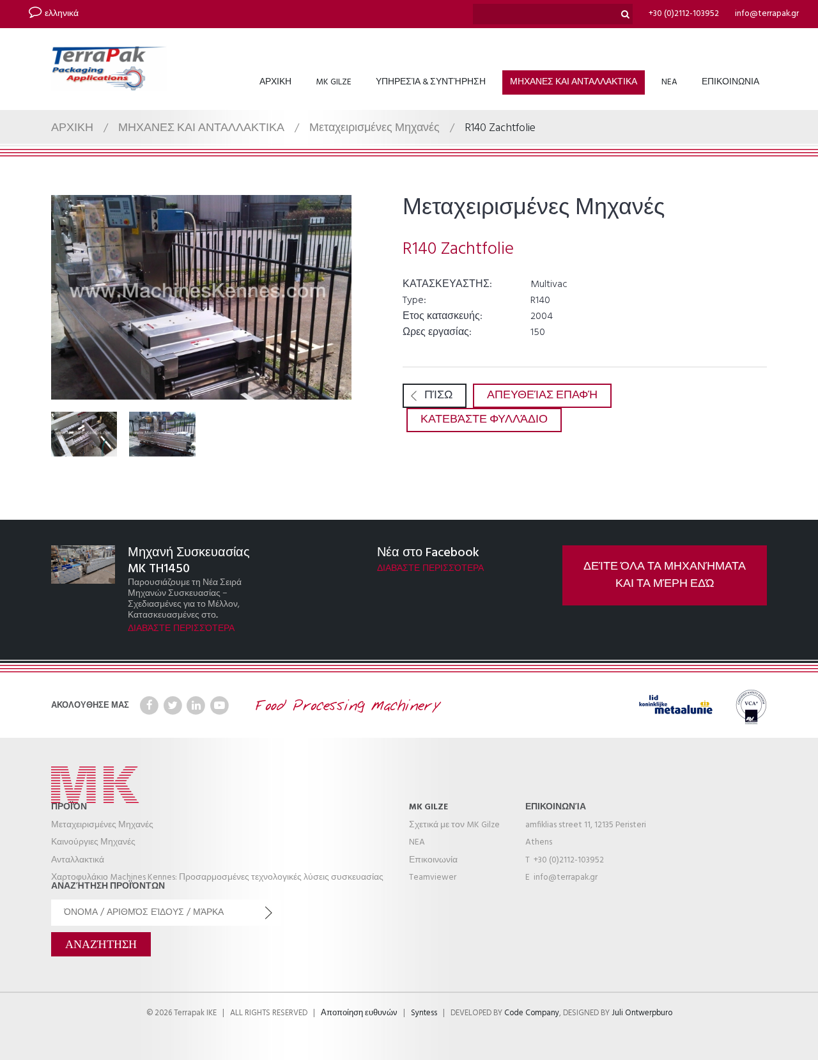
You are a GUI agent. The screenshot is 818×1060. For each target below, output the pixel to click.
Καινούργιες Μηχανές (93, 842)
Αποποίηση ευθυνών (359, 1013)
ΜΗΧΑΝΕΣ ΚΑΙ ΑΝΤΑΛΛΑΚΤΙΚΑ (573, 82)
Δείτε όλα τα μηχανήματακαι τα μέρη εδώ (664, 575)
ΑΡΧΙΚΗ (275, 82)
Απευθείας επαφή (542, 395)
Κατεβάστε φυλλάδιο (484, 419)
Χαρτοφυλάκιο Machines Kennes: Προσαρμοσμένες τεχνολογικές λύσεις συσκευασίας (217, 877)
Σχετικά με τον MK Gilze (454, 825)
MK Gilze (333, 82)
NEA (669, 82)
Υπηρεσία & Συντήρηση (431, 82)
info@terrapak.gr (767, 13)
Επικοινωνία (433, 860)
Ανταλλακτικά (77, 860)
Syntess (424, 1013)
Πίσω (438, 395)
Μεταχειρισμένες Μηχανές (374, 128)
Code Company (531, 1013)
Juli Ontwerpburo (642, 1013)
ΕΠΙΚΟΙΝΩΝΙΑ (730, 82)
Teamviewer (432, 877)
